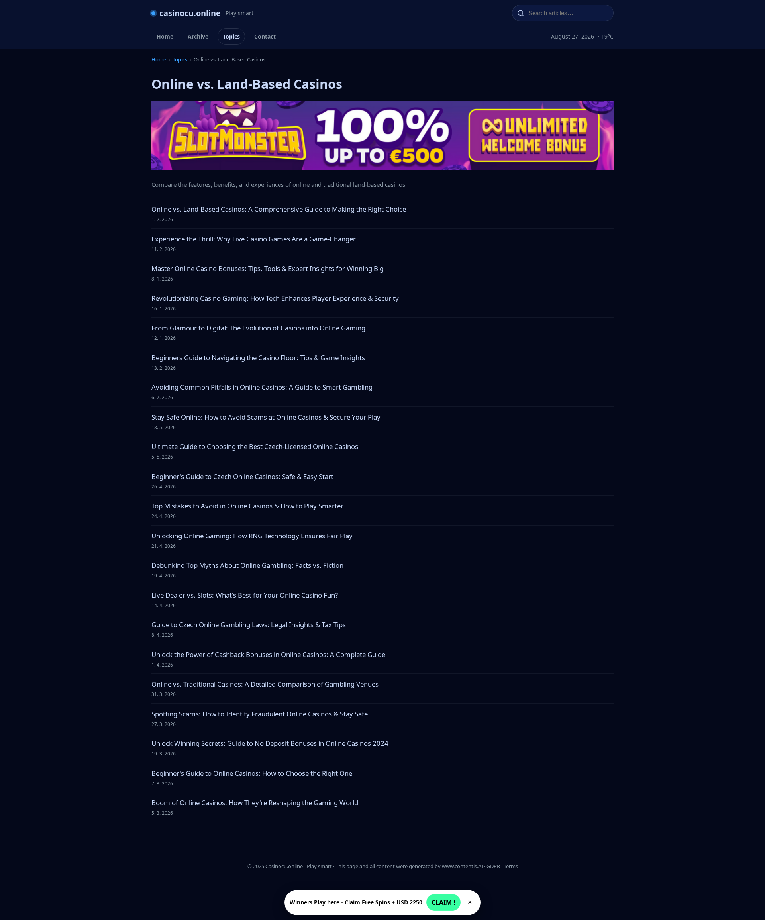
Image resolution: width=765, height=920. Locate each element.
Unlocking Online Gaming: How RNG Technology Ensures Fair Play (252, 535)
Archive (198, 36)
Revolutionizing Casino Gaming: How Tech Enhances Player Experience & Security (275, 298)
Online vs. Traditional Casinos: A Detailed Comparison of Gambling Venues (265, 684)
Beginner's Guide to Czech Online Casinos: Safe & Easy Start (242, 476)
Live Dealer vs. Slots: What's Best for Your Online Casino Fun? (244, 595)
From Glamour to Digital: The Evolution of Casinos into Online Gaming (258, 327)
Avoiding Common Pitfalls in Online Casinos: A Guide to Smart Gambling (262, 387)
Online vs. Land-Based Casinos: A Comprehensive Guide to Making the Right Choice (278, 209)
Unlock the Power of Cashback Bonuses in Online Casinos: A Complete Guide (268, 654)
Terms (511, 866)
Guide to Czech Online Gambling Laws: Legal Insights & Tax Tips (248, 624)
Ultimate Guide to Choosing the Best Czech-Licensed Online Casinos (254, 446)
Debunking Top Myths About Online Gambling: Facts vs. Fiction (247, 565)
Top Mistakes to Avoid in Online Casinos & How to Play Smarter (247, 505)
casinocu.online (190, 13)
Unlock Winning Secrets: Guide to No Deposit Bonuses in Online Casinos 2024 (269, 743)
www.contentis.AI (462, 866)
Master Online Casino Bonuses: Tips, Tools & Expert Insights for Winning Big (267, 268)
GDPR (493, 866)
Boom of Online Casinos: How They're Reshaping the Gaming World (254, 802)
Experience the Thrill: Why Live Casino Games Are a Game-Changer (253, 238)
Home (165, 36)
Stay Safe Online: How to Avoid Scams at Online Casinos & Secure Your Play (266, 417)
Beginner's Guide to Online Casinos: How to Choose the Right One (251, 773)
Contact (265, 36)
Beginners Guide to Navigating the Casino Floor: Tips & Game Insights (258, 357)
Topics (231, 36)
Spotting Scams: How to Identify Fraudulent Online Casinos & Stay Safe (259, 713)
